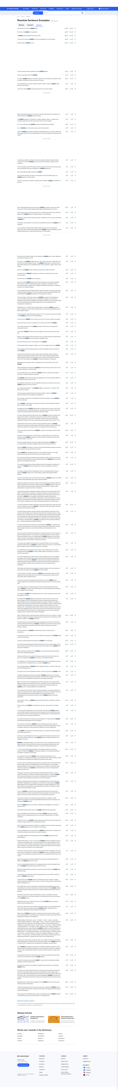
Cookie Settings (65, 1067)
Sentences (36, 13)
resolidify (19, 1033)
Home (18, 16)
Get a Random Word (23, 1065)
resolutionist (61, 1040)
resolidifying (41, 1033)
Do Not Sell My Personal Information (66, 1073)
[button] (90, 8)
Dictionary (41, 1058)
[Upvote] (67, 28)
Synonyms (30, 25)
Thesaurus (41, 1061)
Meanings (21, 25)
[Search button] (83, 12)
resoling (60, 1033)
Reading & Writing (43, 1075)
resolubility (20, 1036)
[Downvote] (72, 28)
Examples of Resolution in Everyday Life (37, 1017)
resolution (19, 1040)
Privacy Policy (64, 1061)
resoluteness (61, 1038)
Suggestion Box (87, 1061)
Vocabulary (42, 1069)
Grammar (41, 1067)
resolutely (40, 1038)
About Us (63, 1058)
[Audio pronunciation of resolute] (52, 21)
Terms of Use (64, 1069)
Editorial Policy (64, 1064)
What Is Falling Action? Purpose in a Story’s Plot (67, 1017)
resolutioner (41, 1040)
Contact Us (85, 1058)
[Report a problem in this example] (75, 28)
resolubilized (41, 1036)
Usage (40, 1072)
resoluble (60, 1036)
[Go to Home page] (13, 8)
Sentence (23, 16)
